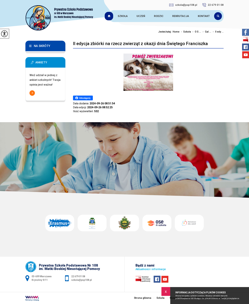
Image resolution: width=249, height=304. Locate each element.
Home (176, 32)
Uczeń (141, 16)
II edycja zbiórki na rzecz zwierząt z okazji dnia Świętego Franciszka (140, 43)
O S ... (196, 32)
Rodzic (158, 16)
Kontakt (204, 16)
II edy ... (218, 32)
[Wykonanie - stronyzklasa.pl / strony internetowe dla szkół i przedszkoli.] (32, 299)
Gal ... (206, 32)
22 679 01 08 (216, 4)
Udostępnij (84, 98)
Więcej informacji (32, 93)
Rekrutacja (180, 16)
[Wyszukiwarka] (219, 16)
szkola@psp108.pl (186, 4)
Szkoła (123, 16)
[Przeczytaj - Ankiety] (50, 63)
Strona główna (109, 16)
